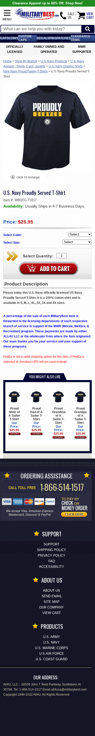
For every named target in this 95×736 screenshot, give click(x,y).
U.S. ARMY (51, 637)
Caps (4, 38)
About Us (51, 590)
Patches (63, 38)
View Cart (51, 613)
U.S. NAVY (51, 642)
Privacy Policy (51, 555)
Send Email (52, 596)
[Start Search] (87, 29)
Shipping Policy (51, 550)
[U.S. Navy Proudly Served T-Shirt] (24, 177)
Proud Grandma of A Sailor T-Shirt (59, 416)
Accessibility (51, 567)
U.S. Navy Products (54, 61)
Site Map (52, 602)
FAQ (51, 561)
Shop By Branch (26, 61)
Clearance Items (80, 38)
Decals (43, 38)
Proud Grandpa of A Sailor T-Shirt (80, 416)
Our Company (51, 607)
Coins (13, 38)
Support (52, 544)
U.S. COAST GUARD (51, 659)
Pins (52, 38)
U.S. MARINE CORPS (51, 648)
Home (7, 61)
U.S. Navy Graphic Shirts (66, 66)
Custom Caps (24, 38)
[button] (7, 15)
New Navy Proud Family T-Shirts (25, 71)
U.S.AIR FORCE (51, 653)
